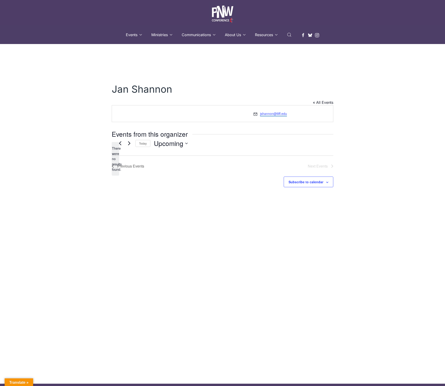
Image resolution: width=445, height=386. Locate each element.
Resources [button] (264, 34)
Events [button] (131, 34)
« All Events (323, 102)
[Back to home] (222, 12)
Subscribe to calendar (306, 182)
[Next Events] (129, 143)
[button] (289, 34)
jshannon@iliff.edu (273, 113)
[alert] (115, 159)
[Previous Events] (120, 143)
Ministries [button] (159, 34)
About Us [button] (233, 34)
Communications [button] (196, 34)
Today (143, 143)
